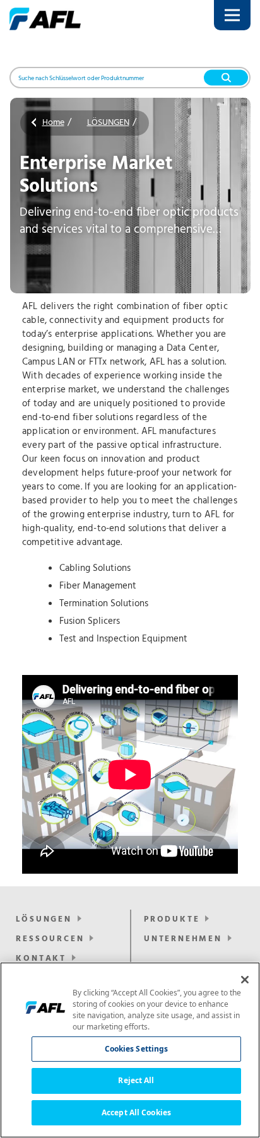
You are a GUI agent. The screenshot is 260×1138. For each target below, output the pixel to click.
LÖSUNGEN (108, 122)
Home (53, 122)
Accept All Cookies (136, 1112)
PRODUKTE (171, 919)
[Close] (245, 980)
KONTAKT (41, 958)
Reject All (136, 1080)
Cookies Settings (136, 1048)
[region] (130, 1050)
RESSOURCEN (50, 939)
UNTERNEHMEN (183, 939)
